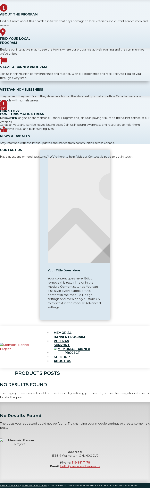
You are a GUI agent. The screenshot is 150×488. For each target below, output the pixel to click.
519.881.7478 (81, 462)
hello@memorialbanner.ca (80, 466)
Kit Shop (62, 357)
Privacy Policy (10, 485)
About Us (62, 361)
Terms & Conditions (34, 485)
